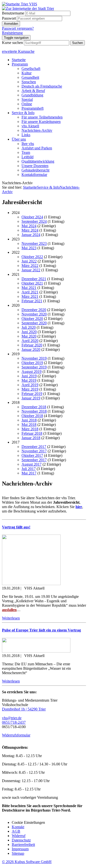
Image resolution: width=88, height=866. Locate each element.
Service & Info (23, 113)
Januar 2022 (31, 270)
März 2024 (30, 230)
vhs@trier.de (12, 718)
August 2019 (32, 371)
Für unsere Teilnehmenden (42, 117)
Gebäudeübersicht (35, 170)
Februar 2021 (32, 301)
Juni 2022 (29, 261)
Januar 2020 (31, 349)
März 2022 (30, 265)
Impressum (20, 849)
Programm (20, 64)
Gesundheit (30, 77)
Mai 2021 (29, 288)
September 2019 (34, 367)
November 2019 (34, 358)
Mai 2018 (29, 424)
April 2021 (30, 292)
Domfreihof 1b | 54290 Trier (24, 709)
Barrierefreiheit (23, 844)
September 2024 (34, 221)
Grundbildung (32, 95)
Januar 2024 (31, 235)
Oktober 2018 (32, 416)
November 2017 (34, 451)
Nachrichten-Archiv (37, 130)
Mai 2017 (29, 473)
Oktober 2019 (32, 363)
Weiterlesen (11, 618)
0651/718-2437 (14, 722)
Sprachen (29, 82)
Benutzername (13, 13)
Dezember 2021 (34, 279)
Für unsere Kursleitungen (41, 121)
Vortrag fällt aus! (16, 527)
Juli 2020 (29, 327)
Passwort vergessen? (18, 28)
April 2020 (30, 341)
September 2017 (34, 460)
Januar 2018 (31, 438)
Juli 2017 (29, 469)
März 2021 (30, 296)
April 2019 (30, 385)
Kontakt (18, 827)
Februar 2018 (32, 433)
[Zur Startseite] (19, 4)
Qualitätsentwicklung (38, 161)
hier (79, 507)
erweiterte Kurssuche (18, 51)
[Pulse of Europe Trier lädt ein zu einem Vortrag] (36, 651)
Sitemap (18, 853)
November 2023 (34, 243)
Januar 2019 (31, 398)
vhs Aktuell (30, 126)
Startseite (19, 60)
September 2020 (34, 323)
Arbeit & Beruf (33, 91)
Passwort (9, 18)
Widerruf (18, 836)
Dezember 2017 (34, 447)
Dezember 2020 (34, 310)
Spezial (27, 99)
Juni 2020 (29, 332)
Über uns (19, 139)
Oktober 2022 (32, 257)
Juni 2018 (29, 420)
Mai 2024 (29, 226)
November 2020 (34, 314)
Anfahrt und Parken (37, 148)
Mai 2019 (29, 380)
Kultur (27, 73)
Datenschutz (21, 840)
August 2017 (32, 464)
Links (26, 135)
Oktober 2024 (32, 217)
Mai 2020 (29, 336)
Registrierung (12, 33)
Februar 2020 (32, 345)
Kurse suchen (12, 42)
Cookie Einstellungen (28, 822)
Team (26, 152)
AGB (16, 831)
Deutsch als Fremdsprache (42, 86)
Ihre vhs (28, 144)
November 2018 (34, 411)
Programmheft (33, 108)
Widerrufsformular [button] (16, 735)
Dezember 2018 (34, 407)
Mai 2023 (29, 248)
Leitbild (27, 157)
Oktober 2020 (32, 318)
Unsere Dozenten (35, 166)
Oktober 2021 (32, 283)
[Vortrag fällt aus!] (31, 584)
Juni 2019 (29, 376)
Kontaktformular (34, 174)
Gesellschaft (31, 68)
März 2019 (30, 389)
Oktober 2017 (32, 455)
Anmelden (11, 24)
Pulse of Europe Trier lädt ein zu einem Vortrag (41, 630)
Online (27, 104)
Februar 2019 (32, 394)
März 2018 (30, 429)
